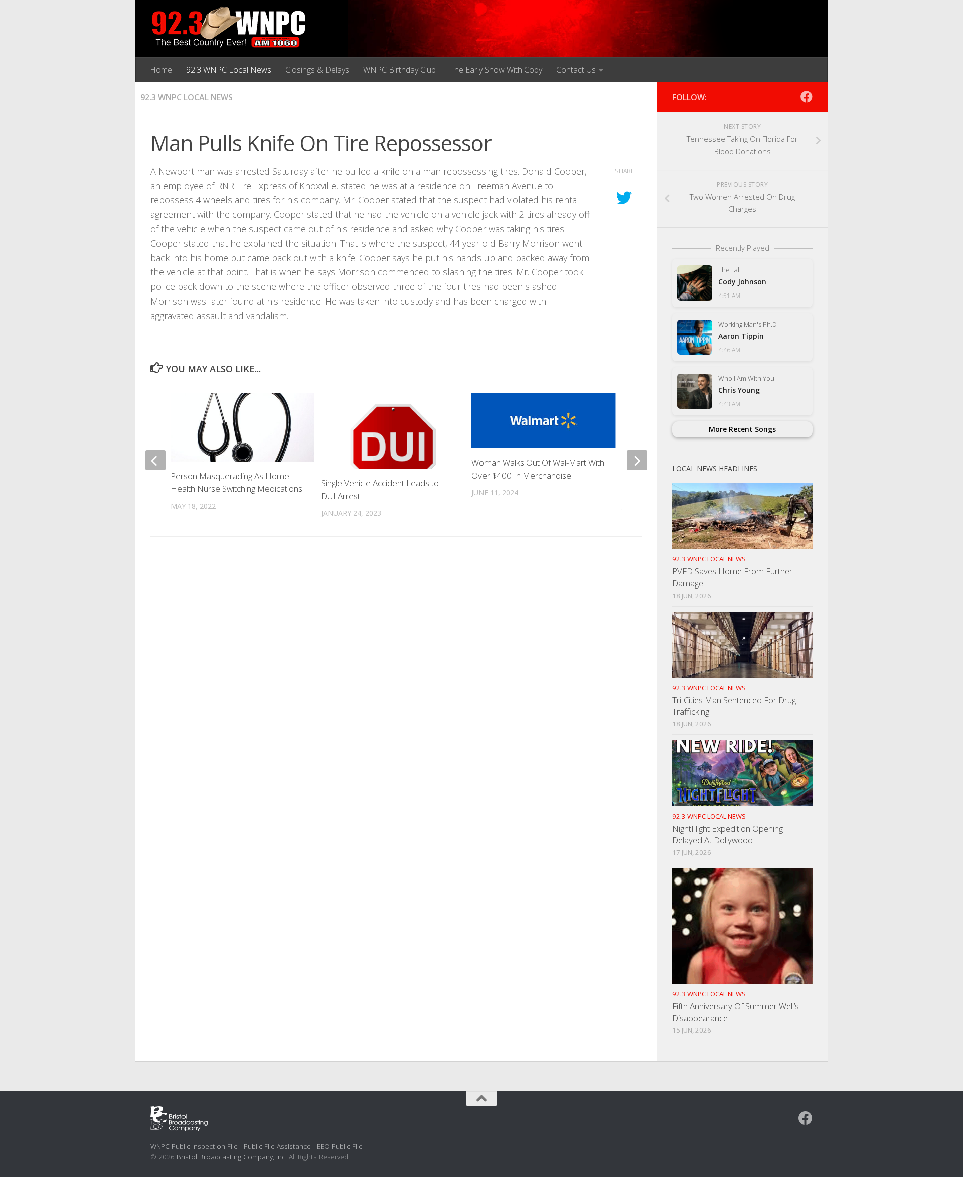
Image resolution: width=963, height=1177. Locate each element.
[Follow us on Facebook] (806, 97)
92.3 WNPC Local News (228, 69)
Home (161, 69)
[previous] (155, 460)
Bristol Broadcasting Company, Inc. (232, 1156)
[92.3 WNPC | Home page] (228, 27)
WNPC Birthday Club (399, 69)
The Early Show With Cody (496, 69)
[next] (637, 460)
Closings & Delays (317, 69)
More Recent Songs (742, 429)
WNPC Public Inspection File (194, 1146)
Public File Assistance (277, 1146)
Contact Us (576, 69)
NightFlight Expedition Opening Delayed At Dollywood (727, 834)
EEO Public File (340, 1146)
